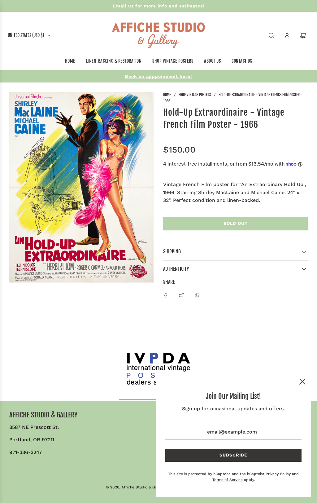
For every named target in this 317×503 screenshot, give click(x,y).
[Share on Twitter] (181, 295)
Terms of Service (227, 480)
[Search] (271, 35)
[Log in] (287, 35)
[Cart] (303, 35)
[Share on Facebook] (165, 295)
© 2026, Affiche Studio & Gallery (135, 487)
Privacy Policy (278, 474)
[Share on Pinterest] (197, 295)
